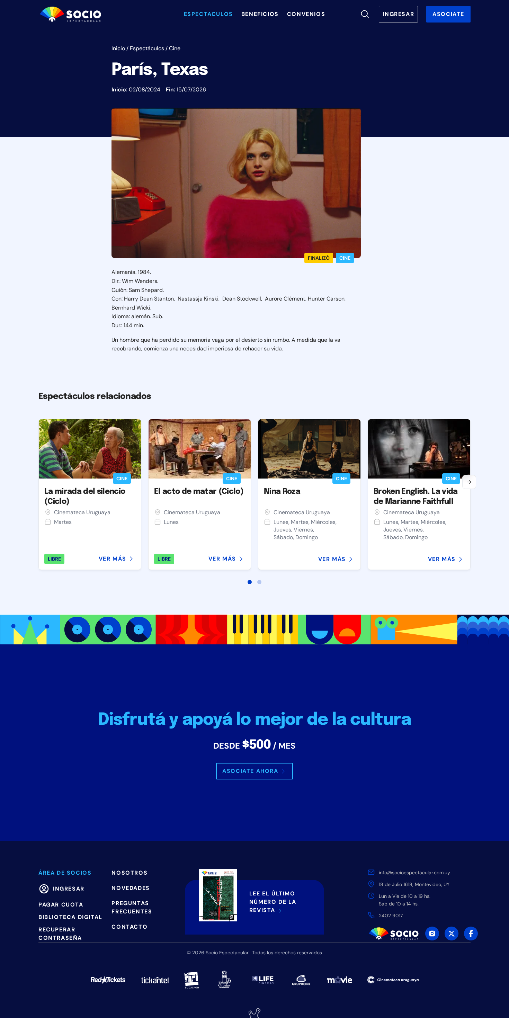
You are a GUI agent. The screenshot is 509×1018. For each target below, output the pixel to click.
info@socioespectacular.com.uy (414, 872)
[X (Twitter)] (451, 933)
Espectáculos (147, 48)
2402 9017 (391, 915)
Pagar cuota (60, 904)
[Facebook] (471, 933)
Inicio (118, 48)
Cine (174, 48)
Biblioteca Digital (70, 917)
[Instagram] (432, 933)
